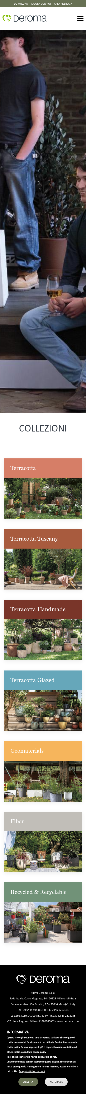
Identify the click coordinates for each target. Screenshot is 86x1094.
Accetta (28, 1081)
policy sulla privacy (47, 1056)
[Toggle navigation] (80, 18)
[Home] (26, 18)
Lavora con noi (41, 3)
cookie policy (39, 1051)
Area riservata (63, 3)
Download (21, 3)
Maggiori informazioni (32, 1071)
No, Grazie (56, 1081)
